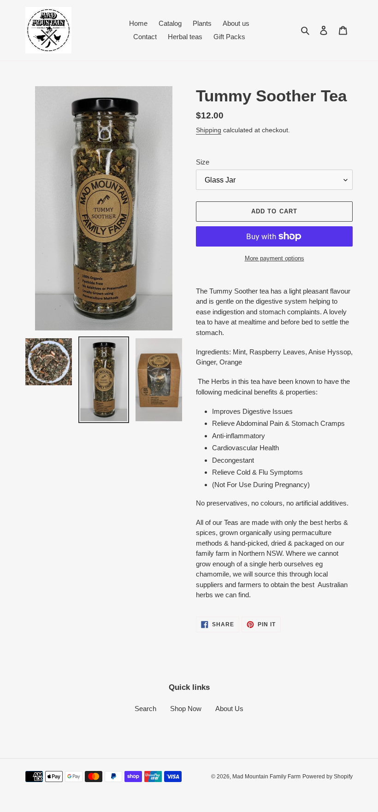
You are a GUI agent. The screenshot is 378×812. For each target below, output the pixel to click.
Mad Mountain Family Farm (266, 776)
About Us (229, 708)
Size (202, 162)
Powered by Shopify (327, 776)
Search (145, 708)
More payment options (274, 258)
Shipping (208, 130)
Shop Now (185, 708)
